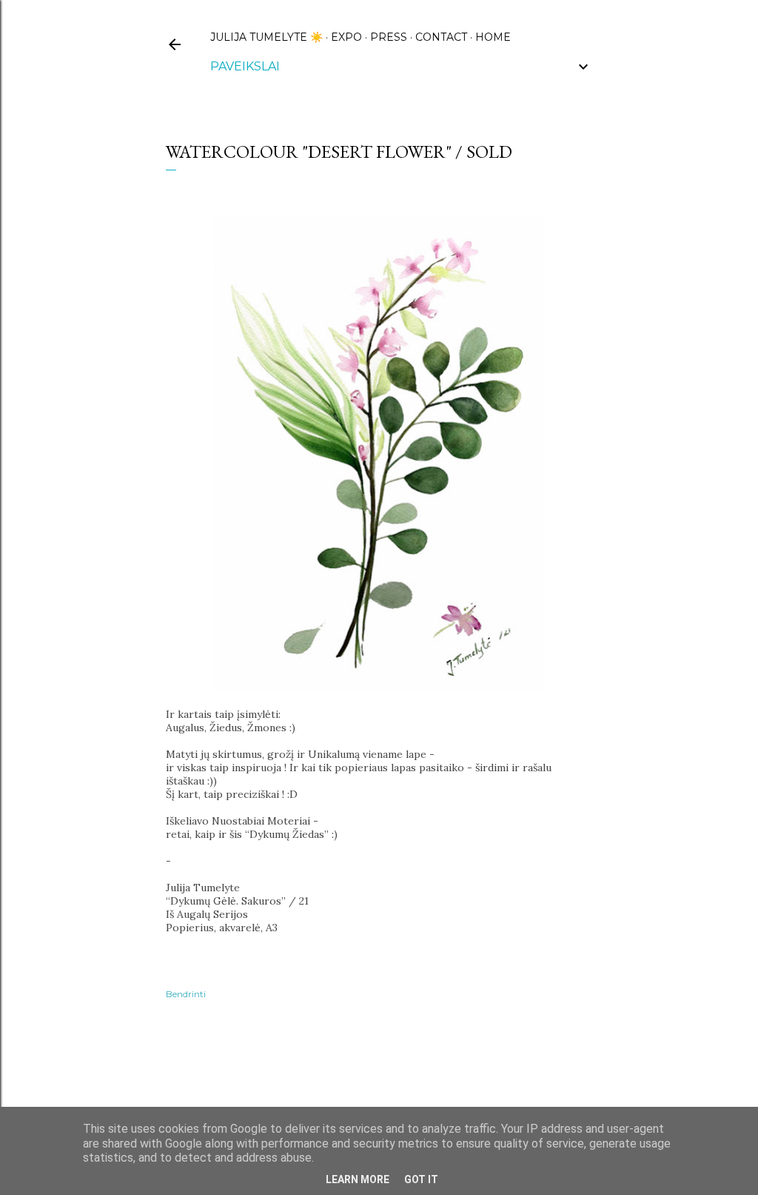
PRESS (388, 37)
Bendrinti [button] (186, 993)
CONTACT (441, 37)
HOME (493, 37)
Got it (421, 1179)
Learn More (357, 1179)
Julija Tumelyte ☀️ (266, 37)
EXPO (346, 37)
